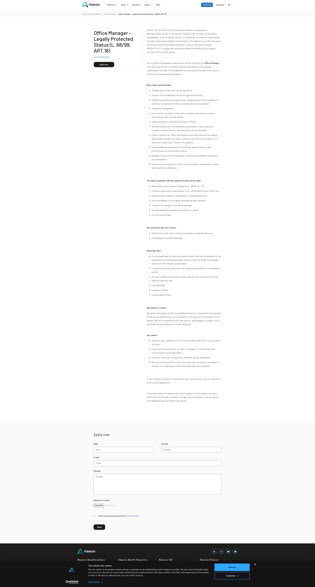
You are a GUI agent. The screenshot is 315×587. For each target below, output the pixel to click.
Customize (230, 576)
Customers (136, 5)
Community (220, 5)
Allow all (232, 567)
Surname (164, 444)
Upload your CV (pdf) (101, 500)
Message (97, 471)
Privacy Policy (132, 516)
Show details (94, 582)
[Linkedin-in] (214, 551)
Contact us (207, 5)
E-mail (96, 457)
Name (96, 444)
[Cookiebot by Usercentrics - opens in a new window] (72, 582)
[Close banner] (255, 564)
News (158, 5)
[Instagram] (221, 551)
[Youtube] (228, 551)
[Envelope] (235, 551)
